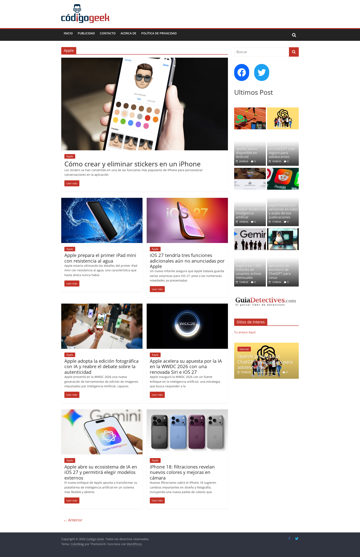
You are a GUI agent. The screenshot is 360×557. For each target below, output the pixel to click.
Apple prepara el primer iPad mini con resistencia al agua (100, 258)
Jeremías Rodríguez (269, 372)
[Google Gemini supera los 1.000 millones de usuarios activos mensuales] (250, 230)
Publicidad (86, 33)
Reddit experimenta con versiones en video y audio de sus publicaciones (283, 209)
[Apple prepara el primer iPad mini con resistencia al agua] (101, 200)
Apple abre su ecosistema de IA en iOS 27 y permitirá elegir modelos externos (100, 472)
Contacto (108, 33)
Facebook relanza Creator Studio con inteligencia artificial (251, 211)
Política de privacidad (159, 33)
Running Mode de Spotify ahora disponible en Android (250, 151)
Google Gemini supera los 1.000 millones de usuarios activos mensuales (248, 269)
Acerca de (128, 33)
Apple (69, 156)
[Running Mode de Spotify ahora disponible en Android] (250, 110)
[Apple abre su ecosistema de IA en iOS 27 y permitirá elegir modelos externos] (101, 412)
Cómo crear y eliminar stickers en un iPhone (132, 163)
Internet (244, 349)
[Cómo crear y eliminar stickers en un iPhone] (144, 60)
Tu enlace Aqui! (245, 332)
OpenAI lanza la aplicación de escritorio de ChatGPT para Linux (281, 269)
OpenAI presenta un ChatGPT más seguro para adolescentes (282, 151)
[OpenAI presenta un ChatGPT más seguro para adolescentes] (283, 110)
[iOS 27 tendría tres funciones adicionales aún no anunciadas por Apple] (187, 200)
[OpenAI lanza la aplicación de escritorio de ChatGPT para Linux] (283, 230)
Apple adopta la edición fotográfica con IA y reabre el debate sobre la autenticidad (101, 366)
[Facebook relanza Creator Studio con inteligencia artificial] (250, 170)
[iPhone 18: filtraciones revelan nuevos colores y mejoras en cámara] (187, 412)
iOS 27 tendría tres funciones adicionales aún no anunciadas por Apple (187, 260)
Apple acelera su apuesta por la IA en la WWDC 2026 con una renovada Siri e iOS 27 (186, 366)
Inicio (68, 33)
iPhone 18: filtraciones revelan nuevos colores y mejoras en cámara (182, 472)
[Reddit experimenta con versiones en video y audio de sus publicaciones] (283, 170)
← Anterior (72, 519)
